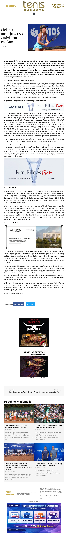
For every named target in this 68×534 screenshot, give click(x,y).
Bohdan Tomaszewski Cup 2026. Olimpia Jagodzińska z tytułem (16, 426)
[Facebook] (7, 6)
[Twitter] (12, 6)
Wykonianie (34, 501)
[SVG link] (33, 6)
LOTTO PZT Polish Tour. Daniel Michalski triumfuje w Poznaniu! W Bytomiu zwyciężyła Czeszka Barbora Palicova (18, 466)
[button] (34, 13)
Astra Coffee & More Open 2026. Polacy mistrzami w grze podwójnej (48, 465)
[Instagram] (10, 6)
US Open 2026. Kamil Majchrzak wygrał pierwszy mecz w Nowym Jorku (48, 426)
